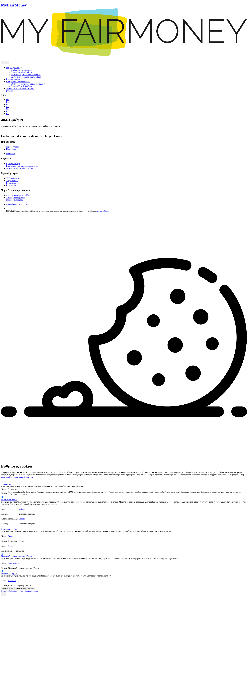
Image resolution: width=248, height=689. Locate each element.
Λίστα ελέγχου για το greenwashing (26, 77)
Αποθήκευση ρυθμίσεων (25, 588)
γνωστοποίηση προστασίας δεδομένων (17, 477)
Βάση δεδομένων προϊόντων (18, 81)
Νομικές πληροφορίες (29, 591)
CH (7, 109)
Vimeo (10, 546)
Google (22, 519)
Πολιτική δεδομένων (10, 591)
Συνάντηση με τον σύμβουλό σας (20, 88)
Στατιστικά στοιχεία (9, 499)
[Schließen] (3, 594)
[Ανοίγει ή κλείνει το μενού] (5, 62)
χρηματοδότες (103, 211)
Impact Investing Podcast (21, 72)
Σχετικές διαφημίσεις (9, 573)
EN (7, 102)
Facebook (12, 580)
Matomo (22, 509)
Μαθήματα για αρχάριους (21, 70)
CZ (7, 107)
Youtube (11, 536)
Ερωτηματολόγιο (13, 79)
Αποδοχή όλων (7, 588)
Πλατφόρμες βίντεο (9, 529)
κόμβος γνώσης (13, 67)
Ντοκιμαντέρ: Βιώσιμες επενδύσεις (26, 74)
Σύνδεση (9, 91)
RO (7, 111)
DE (7, 100)
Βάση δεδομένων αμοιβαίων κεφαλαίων (28, 84)
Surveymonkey (14, 563)
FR (7, 104)
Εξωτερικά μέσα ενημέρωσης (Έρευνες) (17, 556)
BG (7, 113)
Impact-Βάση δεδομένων (21, 86)
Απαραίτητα (6, 484)
